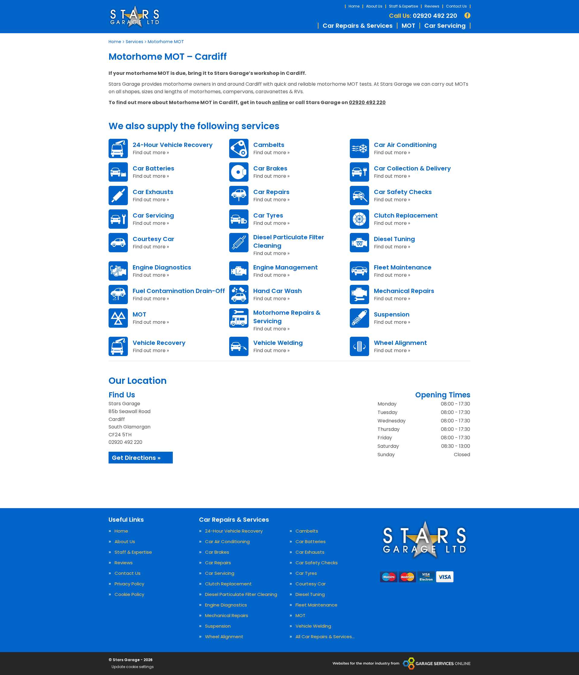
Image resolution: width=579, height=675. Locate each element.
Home (354, 6)
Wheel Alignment (224, 636)
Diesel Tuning (310, 594)
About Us (374, 6)
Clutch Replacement (228, 583)
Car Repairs (218, 562)
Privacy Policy (129, 583)
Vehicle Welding (313, 626)
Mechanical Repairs (226, 615)
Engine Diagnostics (226, 605)
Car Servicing (445, 26)
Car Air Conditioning (227, 541)
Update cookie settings (133, 666)
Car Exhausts (310, 552)
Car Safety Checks (317, 562)
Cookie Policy (129, 594)
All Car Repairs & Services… (325, 636)
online (280, 102)
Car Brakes (217, 552)
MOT (408, 26)
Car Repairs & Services (358, 26)
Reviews (432, 6)
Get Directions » (136, 458)
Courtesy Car (311, 583)
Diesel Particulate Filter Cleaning (241, 594)
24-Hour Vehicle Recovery (234, 531)
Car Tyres (306, 573)
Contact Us (456, 6)
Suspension (218, 626)
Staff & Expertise (403, 6)
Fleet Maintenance (316, 605)
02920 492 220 (423, 16)
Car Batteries (311, 541)
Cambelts (307, 531)
